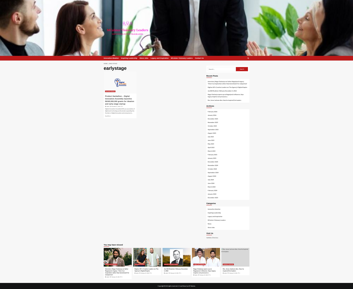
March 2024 (211, 187)
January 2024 (212, 194)
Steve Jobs (144, 58)
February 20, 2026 (115, 277)
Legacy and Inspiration (160, 58)
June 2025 (211, 140)
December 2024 (213, 162)
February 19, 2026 (204, 275)
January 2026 (212, 115)
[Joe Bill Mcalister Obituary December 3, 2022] (177, 257)
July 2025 (211, 137)
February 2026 (212, 111)
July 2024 (211, 180)
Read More (108, 116)
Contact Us (199, 58)
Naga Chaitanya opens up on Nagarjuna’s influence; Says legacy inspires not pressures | (226, 95)
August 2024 (212, 176)
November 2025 (213, 122)
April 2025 (211, 147)
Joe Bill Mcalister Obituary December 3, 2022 (222, 91)
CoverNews (182, 286)
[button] (248, 58)
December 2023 (213, 197)
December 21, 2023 (115, 106)
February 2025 (212, 154)
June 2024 (211, 183)
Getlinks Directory (212, 237)
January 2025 (212, 158)
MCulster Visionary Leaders (182, 58)
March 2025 (211, 151)
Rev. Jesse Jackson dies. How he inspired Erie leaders (224, 100)
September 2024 (213, 172)
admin (108, 106)
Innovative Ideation (111, 58)
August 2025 (212, 133)
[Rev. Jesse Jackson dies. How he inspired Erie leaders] (235, 257)
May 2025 (211, 144)
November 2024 (213, 165)
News (209, 224)
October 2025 (212, 126)
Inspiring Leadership (129, 58)
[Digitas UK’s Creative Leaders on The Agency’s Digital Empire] (147, 257)
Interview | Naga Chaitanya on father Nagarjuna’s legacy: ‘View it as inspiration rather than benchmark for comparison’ (227, 83)
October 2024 (212, 169)
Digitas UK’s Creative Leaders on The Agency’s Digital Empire (227, 87)
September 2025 (213, 129)
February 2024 (212, 190)
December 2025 (213, 119)
